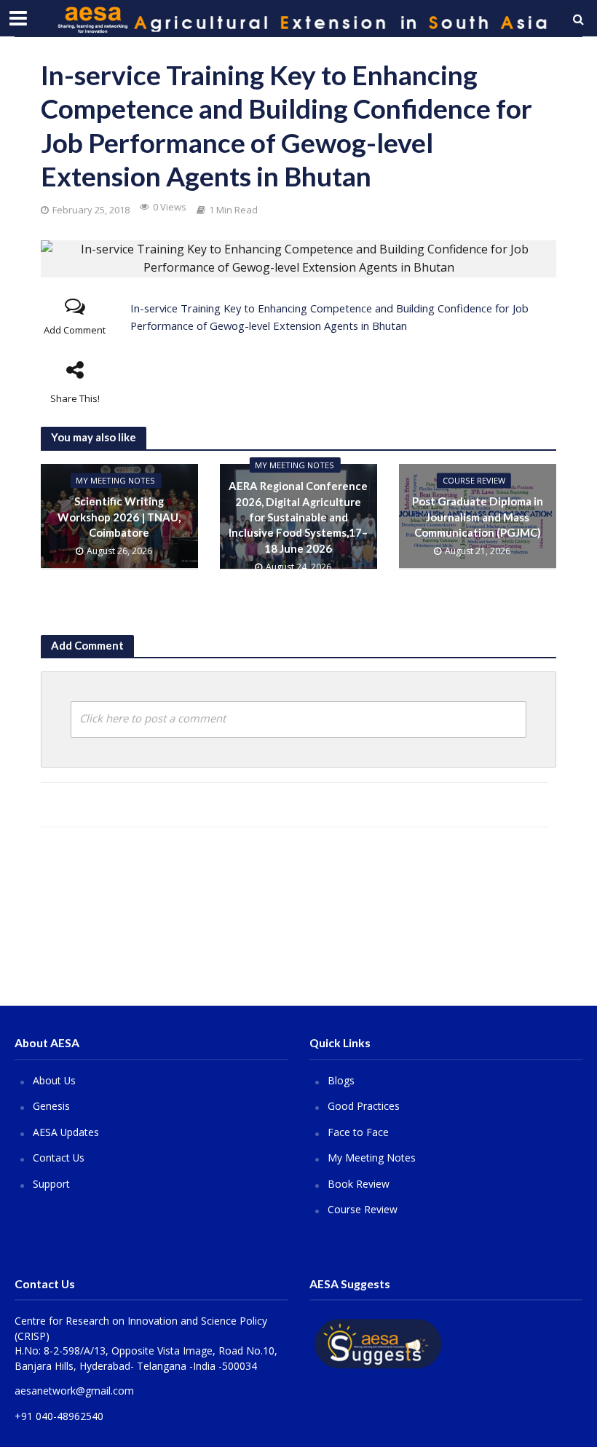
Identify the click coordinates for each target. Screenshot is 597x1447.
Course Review (363, 1209)
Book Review (359, 1184)
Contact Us (58, 1157)
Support (51, 1184)
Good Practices (364, 1106)
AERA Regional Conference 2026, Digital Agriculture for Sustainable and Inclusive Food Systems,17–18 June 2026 (298, 517)
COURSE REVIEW (474, 481)
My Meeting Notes (115, 481)
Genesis (51, 1106)
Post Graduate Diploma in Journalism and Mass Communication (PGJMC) (477, 517)
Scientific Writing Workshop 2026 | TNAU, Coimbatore (119, 517)
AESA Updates (66, 1132)
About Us (54, 1080)
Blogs (341, 1080)
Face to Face (358, 1132)
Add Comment (75, 329)
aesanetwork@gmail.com (74, 1390)
